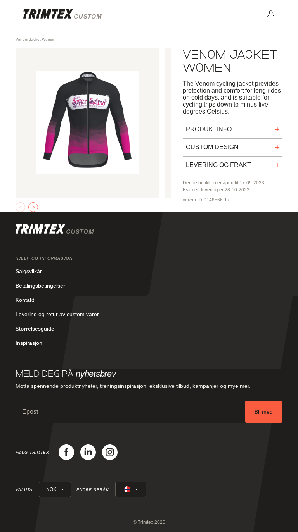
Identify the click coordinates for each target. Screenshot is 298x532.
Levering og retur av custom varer (57, 314)
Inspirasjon (29, 343)
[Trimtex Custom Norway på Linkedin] (88, 452)
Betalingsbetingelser (40, 285)
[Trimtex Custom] (62, 14)
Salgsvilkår (29, 271)
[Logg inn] (271, 14)
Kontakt (25, 300)
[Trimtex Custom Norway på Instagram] (110, 452)
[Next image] (33, 207)
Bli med (264, 412)
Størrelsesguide (35, 328)
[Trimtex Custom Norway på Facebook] (66, 452)
